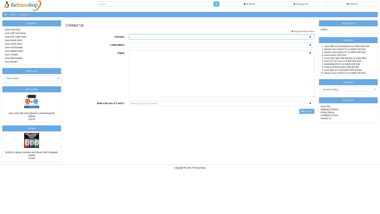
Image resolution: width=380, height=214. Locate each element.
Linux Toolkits (11, 54)
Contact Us (325, 118)
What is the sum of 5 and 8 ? (110, 103)
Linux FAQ (325, 106)
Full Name (119, 36)
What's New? (31, 89)
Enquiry (120, 52)
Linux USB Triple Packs (16, 36)
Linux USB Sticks (12, 29)
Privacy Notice (327, 112)
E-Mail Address (117, 44)
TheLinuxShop (199, 167)
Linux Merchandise (14, 58)
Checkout (353, 4)
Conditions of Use (329, 115)
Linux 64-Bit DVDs (13, 40)
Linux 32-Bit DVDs (13, 43)
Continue (307, 111)
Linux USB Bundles (14, 47)
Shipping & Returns (329, 109)
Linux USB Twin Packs (15, 33)
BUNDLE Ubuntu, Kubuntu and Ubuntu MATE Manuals (31, 152)
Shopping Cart (301, 4)
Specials (31, 128)
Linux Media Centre (14, 50)
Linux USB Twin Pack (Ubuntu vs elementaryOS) (32, 113)
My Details (250, 4)
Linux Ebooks (11, 61)
